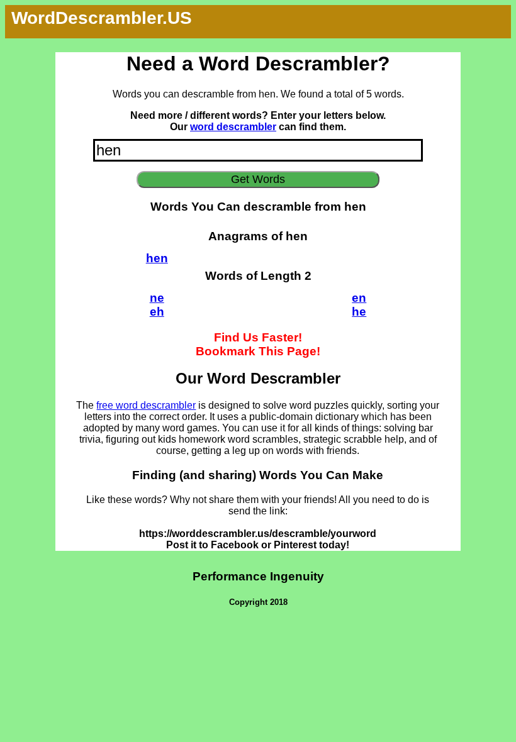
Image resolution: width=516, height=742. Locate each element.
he (359, 311)
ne (157, 297)
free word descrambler (146, 405)
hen (157, 258)
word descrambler (233, 126)
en (359, 297)
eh (157, 311)
